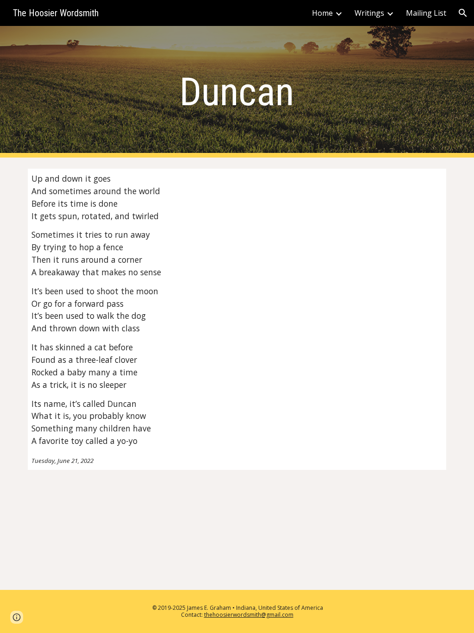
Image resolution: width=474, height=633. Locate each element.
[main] (236, 92)
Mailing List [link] (426, 13)
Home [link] (322, 13)
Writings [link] (369, 13)
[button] (463, 13)
